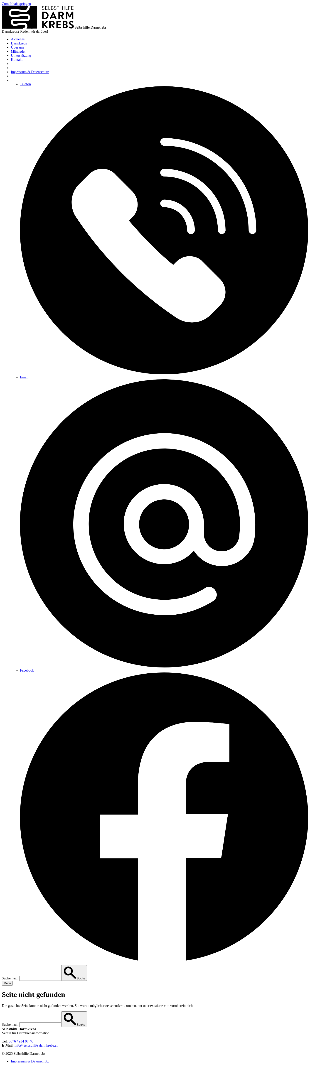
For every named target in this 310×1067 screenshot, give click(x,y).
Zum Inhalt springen (16, 4)
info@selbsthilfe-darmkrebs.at (36, 1045)
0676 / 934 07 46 (21, 1041)
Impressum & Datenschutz (30, 1061)
